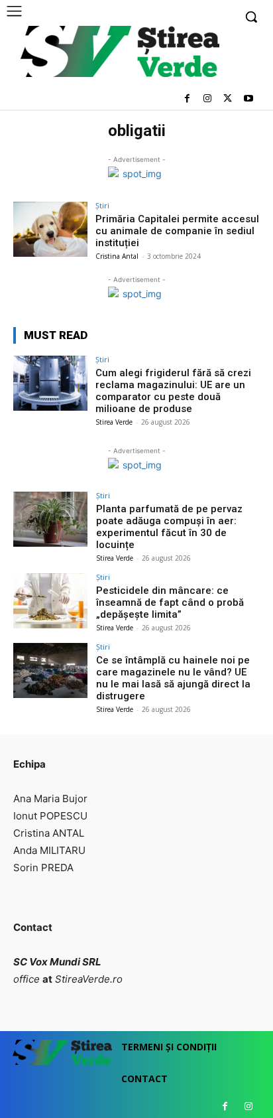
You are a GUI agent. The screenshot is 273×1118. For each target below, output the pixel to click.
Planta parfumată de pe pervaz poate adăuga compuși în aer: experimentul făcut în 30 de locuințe (169, 527)
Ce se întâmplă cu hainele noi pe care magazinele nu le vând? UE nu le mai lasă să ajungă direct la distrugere (173, 678)
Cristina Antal (116, 256)
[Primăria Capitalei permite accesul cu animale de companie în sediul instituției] (50, 229)
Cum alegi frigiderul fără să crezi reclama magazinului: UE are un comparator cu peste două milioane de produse (173, 391)
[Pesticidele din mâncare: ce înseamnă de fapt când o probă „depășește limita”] (50, 601)
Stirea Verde (114, 422)
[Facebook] (187, 99)
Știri (102, 205)
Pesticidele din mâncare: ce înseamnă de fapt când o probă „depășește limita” (170, 602)
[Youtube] (248, 99)
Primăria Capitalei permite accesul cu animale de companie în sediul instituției (177, 231)
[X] (227, 99)
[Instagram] (207, 99)
